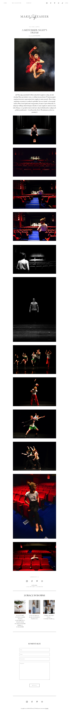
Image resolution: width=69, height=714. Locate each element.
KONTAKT (28, 2)
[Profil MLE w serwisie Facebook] (50, 3)
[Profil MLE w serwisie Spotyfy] (58, 3)
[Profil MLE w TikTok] (62, 3)
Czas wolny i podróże (34, 26)
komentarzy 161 (34, 576)
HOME (5, 2)
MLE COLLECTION (16, 2)
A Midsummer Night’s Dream (34, 31)
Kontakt (46, 708)
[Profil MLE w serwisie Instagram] (46, 3)
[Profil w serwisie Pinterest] (54, 3)
